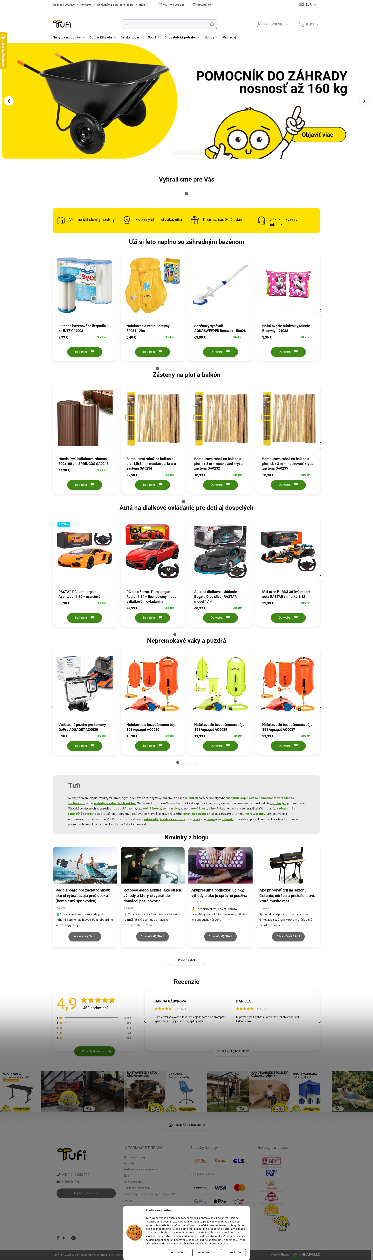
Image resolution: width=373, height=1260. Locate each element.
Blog (142, 4)
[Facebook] (58, 1238)
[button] (15, 101)
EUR (309, 4)
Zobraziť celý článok (84, 936)
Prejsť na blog (186, 959)
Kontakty (86, 4)
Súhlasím (235, 1253)
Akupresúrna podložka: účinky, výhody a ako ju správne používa (219, 893)
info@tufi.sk (71, 1182)
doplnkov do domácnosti (258, 798)
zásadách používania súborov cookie (205, 1243)
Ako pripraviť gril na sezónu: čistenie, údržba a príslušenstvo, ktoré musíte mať (287, 895)
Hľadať (212, 24)
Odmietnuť (204, 1253)
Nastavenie (178, 1253)
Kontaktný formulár (86, 1193)
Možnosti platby (133, 1181)
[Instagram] (65, 1238)
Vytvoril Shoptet (280, 1254)
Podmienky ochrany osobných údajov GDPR (150, 1194)
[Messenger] (73, 1238)
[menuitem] (69, 37)
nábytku (233, 798)
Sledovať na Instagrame (190, 1124)
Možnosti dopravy (64, 4)
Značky (128, 1200)
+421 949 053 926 (76, 1175)
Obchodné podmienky (137, 1187)
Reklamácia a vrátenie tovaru (115, 4)
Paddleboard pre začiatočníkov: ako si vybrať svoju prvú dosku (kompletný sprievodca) (83, 895)
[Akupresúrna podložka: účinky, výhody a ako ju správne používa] (220, 865)
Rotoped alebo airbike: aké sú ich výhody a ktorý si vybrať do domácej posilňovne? (152, 895)
